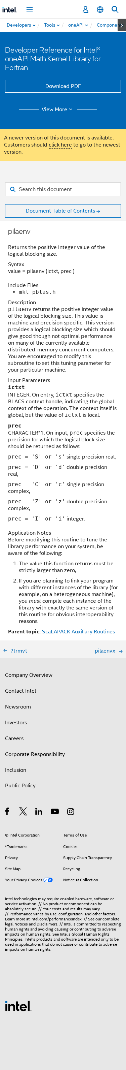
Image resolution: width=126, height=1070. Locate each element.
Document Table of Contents (60, 211)
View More (54, 109)
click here (60, 144)
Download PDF (63, 86)
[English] (100, 9)
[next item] (122, 25)
